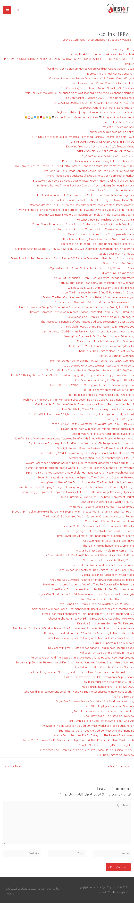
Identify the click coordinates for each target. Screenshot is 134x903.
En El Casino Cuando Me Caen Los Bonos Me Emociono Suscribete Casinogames (85, 195)
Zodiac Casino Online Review (116, 253)
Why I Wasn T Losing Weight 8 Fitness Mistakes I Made (101, 506)
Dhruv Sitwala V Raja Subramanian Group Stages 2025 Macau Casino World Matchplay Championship (72, 258)
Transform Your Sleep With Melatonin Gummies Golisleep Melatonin (94, 302)
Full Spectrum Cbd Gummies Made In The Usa (107, 652)
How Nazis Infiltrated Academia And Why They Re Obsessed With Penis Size (88, 584)
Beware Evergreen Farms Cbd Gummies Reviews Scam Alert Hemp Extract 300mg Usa (82, 312)
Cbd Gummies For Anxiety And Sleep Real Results (104, 380)
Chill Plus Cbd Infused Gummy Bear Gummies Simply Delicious (97, 326)
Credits (112, 892)
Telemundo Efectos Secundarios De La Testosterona (102, 565)
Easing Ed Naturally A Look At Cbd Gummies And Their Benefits (96, 730)
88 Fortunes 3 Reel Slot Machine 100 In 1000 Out (105, 219)
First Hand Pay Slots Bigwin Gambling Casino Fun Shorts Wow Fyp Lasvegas (88, 171)
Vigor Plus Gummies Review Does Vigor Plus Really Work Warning (95, 701)
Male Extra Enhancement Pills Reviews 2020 (108, 686)
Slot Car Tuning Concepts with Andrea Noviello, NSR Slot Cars (97, 88)
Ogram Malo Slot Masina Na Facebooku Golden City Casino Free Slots (92, 268)
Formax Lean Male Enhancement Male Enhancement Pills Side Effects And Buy (87, 613)
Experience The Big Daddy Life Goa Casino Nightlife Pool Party (97, 243)
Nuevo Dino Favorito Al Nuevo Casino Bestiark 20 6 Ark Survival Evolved (91, 229)
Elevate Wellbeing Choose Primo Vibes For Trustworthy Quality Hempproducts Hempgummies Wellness (72, 375)
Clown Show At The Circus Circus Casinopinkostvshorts (101, 234)
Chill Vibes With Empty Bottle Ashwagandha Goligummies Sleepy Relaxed (90, 648)
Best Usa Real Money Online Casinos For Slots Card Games (98, 239)
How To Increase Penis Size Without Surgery (108, 681)
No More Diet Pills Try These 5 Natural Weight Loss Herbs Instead (95, 409)
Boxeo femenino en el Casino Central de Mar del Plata (102, 83)
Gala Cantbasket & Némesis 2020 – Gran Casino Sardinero (99, 97)
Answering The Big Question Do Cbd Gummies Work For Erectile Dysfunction (88, 725)
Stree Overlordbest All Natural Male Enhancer (107, 599)
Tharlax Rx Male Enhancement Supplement (108, 545)
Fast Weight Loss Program (118, 419)
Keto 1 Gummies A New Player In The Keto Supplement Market (97, 497)
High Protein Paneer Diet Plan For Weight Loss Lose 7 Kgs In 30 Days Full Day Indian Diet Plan (78, 399)
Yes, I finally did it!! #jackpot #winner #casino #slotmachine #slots (95, 112)
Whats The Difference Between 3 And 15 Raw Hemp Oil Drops (97, 292)
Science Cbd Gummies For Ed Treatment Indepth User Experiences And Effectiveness (83, 609)
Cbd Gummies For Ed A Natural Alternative (108, 540)
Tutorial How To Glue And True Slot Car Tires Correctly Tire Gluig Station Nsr (89, 200)
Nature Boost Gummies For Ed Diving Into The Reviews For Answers (94, 735)
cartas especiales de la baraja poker (112, 132)
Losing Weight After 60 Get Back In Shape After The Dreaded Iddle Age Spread (87, 482)
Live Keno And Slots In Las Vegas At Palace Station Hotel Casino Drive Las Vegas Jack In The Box (75, 209)
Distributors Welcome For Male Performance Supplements (99, 677)
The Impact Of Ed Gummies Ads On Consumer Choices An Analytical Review (88, 516)
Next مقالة (13, 766)
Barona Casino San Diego (118, 263)
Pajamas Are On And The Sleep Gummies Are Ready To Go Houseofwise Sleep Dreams (82, 657)
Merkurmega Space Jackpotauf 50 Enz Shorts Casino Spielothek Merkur (90, 175)
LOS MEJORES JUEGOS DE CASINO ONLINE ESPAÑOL (102, 141)
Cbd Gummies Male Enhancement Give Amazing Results (100, 346)
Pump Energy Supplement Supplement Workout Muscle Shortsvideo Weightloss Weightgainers (77, 492)
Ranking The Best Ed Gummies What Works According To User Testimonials (89, 633)
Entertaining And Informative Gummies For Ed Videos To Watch (96, 711)
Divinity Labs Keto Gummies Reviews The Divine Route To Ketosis (95, 448)
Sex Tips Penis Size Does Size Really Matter (108, 560)
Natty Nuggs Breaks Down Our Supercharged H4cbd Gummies (96, 282)
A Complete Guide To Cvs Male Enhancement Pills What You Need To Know (89, 555)
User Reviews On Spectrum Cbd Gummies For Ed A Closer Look (96, 570)
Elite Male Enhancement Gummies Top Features (105, 623)
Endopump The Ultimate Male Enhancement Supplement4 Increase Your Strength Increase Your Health (73, 511)
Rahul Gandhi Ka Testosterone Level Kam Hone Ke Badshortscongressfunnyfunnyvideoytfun (78, 691)
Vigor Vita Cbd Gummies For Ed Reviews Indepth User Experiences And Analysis (86, 594)
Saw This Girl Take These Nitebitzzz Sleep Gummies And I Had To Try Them (90, 370)
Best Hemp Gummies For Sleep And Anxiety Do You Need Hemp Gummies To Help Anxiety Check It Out (73, 307)
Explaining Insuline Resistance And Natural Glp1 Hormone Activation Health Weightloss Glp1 (79, 472)
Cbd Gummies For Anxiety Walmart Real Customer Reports (98, 365)
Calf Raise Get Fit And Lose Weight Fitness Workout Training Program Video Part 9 (84, 404)
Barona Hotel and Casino (119, 122)
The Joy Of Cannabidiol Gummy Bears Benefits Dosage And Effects (93, 278)
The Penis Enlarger (123, 696)
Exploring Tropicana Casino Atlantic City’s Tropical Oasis (100, 146)
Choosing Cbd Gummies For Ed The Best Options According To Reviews (91, 618)
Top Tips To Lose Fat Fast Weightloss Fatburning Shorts (100, 394)
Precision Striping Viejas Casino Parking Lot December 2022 (98, 161)
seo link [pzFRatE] (123, 49)
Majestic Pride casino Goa (118, 127)
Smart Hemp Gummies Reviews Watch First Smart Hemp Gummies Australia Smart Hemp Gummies (75, 662)
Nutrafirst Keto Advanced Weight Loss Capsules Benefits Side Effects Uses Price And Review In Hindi (74, 438)
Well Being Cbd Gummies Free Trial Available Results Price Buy (97, 604)
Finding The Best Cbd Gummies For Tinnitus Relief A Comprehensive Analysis (88, 297)
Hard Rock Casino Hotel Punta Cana (112, 190)
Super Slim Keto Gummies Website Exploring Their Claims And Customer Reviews (86, 477)
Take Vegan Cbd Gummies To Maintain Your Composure (100, 317)
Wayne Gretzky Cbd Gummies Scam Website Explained (101, 287)
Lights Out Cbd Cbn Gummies (116, 355)
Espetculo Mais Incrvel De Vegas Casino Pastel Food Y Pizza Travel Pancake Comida (83, 180)
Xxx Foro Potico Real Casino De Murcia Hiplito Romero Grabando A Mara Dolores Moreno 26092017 (74, 166)
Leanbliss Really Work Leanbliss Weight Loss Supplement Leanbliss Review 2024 (86, 453)
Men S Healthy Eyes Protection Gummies (110, 706)
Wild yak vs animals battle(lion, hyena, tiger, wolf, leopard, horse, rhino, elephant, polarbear (79, 93)
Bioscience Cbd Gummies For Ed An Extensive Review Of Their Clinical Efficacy (87, 750)
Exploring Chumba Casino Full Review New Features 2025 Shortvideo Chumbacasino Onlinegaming (74, 248)
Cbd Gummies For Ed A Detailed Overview (109, 716)
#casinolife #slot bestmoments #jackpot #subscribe (102, 54)
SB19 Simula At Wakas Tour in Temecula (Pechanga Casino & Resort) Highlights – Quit (83, 136)
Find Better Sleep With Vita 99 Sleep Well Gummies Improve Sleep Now (92, 385)
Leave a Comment (74, 39)
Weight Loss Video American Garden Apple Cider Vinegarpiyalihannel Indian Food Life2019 (80, 463)
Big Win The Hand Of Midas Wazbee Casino (108, 156)
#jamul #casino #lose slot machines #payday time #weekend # (94, 117)
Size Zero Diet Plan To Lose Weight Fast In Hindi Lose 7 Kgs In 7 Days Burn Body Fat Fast (81, 414)
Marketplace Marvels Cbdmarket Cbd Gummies (105, 341)
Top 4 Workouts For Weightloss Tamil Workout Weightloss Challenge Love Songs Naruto (81, 443)
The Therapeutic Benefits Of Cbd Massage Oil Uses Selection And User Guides (87, 321)
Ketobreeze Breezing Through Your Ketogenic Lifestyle (101, 458)
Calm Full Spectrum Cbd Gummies (113, 643)
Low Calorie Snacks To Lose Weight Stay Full (107, 501)
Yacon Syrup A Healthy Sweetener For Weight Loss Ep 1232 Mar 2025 (92, 424)
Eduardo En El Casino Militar (117, 273)
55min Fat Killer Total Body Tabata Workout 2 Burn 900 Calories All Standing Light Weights (80, 467)
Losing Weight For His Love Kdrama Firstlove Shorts (103, 433)
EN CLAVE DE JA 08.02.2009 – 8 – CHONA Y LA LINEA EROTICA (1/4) (94, 102)
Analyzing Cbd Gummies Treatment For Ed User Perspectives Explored (92, 579)
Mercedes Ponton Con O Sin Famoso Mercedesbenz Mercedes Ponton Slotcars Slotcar (82, 205)
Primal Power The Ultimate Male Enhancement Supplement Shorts (95, 535)
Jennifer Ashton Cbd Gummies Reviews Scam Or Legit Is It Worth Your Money (88, 331)
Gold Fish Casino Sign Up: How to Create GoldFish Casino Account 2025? (90, 68)
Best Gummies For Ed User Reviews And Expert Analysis (101, 720)
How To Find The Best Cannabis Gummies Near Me (104, 667)
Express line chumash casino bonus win (110, 73)
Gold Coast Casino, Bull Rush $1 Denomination (106, 107)
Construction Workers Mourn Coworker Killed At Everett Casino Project (91, 78)
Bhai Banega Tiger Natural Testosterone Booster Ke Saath (99, 531)
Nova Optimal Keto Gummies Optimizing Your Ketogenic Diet (97, 428)
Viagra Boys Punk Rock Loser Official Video (108, 574)
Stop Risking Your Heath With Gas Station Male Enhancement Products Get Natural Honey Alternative (73, 628)
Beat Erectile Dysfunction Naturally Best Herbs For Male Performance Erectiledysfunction (80, 672)
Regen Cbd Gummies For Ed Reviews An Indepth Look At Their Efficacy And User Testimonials (78, 740)
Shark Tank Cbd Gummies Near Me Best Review (106, 351)
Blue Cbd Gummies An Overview (115, 755)
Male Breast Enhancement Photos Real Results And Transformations (93, 589)
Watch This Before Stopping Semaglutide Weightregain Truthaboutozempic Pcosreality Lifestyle (76, 487)
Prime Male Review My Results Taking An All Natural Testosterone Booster (90, 638)
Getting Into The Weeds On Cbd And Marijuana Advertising (99, 336)
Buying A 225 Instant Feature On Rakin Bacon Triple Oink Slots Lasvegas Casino (86, 214)
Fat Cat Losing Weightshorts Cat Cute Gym (108, 389)
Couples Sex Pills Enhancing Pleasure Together (106, 745)
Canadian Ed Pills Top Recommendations (109, 521)
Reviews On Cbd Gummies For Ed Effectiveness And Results (98, 526)
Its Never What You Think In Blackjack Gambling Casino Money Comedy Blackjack (85, 185)
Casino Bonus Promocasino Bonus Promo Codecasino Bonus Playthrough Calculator (83, 224)
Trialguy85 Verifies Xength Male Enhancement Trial (104, 550)
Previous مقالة (118, 766)
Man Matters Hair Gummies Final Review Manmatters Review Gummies (92, 360)
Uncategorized (96, 39)
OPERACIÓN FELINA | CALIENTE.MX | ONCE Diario (105, 151)
